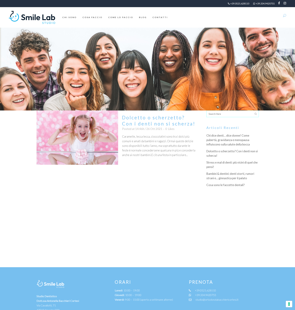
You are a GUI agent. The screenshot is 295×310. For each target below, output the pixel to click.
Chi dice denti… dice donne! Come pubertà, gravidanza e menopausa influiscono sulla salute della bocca (228, 140)
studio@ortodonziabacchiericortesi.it (216, 299)
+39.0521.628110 (205, 290)
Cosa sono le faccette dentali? (225, 185)
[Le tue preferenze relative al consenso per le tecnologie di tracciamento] (289, 304)
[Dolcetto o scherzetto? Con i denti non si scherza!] (77, 137)
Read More (133, 165)
